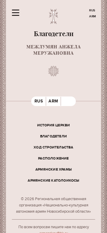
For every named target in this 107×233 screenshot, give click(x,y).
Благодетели (53, 136)
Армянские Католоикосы (53, 180)
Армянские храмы (53, 169)
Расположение (53, 158)
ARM (92, 16)
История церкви (53, 125)
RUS (92, 10)
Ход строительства (53, 147)
